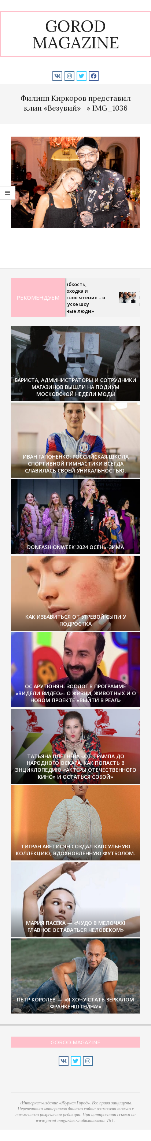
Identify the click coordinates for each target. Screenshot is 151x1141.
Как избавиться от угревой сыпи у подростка (75, 620)
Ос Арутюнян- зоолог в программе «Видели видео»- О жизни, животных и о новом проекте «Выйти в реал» (75, 693)
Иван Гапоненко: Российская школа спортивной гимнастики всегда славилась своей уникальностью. (76, 463)
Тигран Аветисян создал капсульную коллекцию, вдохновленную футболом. (75, 850)
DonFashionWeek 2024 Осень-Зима (75, 547)
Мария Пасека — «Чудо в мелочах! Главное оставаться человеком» (75, 926)
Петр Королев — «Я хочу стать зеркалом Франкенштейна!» (75, 1003)
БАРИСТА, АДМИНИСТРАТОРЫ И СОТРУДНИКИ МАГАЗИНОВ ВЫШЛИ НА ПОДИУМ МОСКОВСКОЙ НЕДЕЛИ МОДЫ (75, 387)
